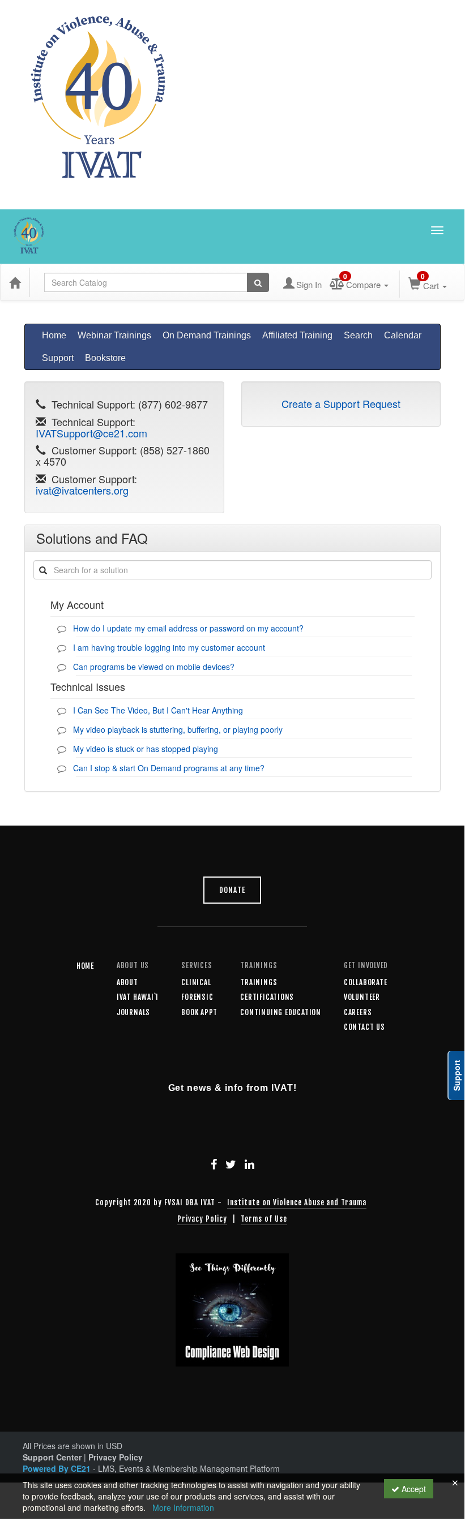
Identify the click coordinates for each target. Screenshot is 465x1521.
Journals (133, 1012)
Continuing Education (280, 1012)
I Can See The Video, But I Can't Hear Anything (158, 710)
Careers (358, 1012)
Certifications (267, 997)
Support (58, 358)
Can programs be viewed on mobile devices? (153, 666)
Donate (232, 890)
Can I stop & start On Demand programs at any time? (169, 768)
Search (358, 335)
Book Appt (199, 1012)
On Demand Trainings (207, 335)
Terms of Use (264, 1218)
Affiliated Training (297, 335)
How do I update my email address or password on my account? (188, 628)
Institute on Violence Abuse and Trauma (296, 1202)
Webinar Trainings (114, 335)
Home (54, 335)
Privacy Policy (202, 1218)
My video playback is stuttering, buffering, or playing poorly (178, 729)
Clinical (196, 982)
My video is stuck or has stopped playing (145, 748)
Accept (412, 1488)
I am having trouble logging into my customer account (169, 647)
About (127, 982)
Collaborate (365, 982)
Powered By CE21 (58, 1468)
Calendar (402, 335)
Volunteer (362, 997)
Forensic (197, 997)
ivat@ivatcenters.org (82, 490)
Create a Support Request (340, 403)
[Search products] (258, 282)
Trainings (258, 982)
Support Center (52, 1457)
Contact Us (364, 1027)
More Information (183, 1507)
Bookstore (105, 358)
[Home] (15, 282)
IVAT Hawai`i (138, 997)
